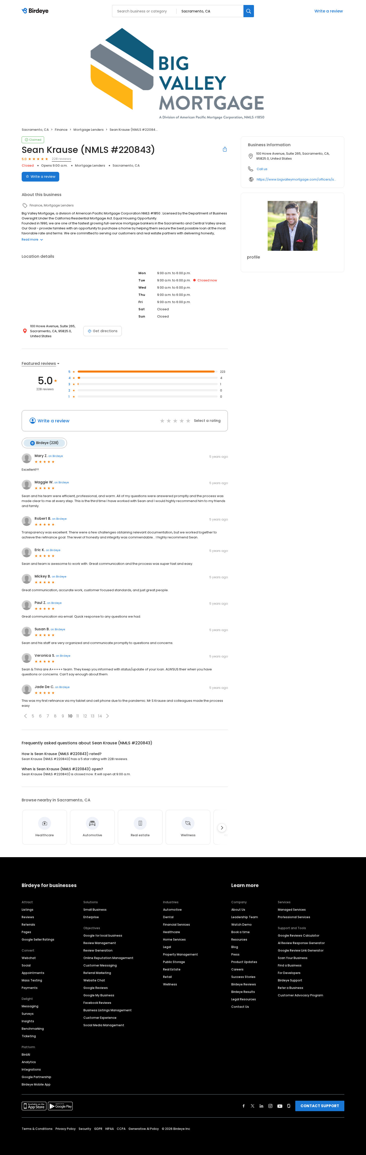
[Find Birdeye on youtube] (279, 1106)
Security (85, 1129)
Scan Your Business (292, 958)
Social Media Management (103, 1025)
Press (235, 954)
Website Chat (94, 980)
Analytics (29, 1062)
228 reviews (61, 158)
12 (85, 716)
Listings (27, 909)
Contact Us (240, 1007)
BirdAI (26, 1054)
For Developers (289, 973)
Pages (26, 932)
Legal (167, 947)
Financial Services (176, 924)
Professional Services (294, 917)
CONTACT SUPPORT (320, 1105)
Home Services (174, 939)
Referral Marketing (97, 973)
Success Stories (243, 977)
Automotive (172, 909)
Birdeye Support (290, 980)
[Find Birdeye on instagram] (270, 1106)
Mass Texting (32, 980)
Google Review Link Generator (300, 950)
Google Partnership (36, 1077)
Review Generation (98, 950)
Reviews (28, 917)
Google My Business (98, 995)
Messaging (30, 1006)
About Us (238, 909)
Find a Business (290, 965)
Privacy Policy (66, 1129)
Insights (28, 1021)
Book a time (240, 932)
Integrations (31, 1069)
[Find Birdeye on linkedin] (261, 1106)
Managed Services (292, 909)
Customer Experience (100, 1018)
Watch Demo (241, 924)
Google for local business (102, 935)
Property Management (180, 954)
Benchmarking (33, 1029)
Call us (262, 169)
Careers (237, 969)
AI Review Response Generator (301, 943)
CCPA (121, 1129)
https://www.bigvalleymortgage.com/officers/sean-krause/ (297, 179)
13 (92, 716)
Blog (234, 947)
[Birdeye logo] (36, 11)
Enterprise (91, 917)
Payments (30, 988)
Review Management (99, 943)
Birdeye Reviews (243, 984)
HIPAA (109, 1129)
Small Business (95, 909)
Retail (167, 977)
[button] (25, 715)
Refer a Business (290, 988)
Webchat (29, 958)
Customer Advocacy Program (300, 995)
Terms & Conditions (37, 1129)
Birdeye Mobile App (36, 1084)
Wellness (170, 984)
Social (26, 965)
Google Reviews (95, 988)
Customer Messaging (100, 965)
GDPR (98, 1129)
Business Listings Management (107, 1010)
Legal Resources (243, 999)
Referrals (28, 924)
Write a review (328, 11)
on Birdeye (55, 456)
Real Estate (172, 969)
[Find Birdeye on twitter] (252, 1106)
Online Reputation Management (108, 958)
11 (77, 716)
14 (100, 716)
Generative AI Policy (143, 1129)
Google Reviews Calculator (298, 935)
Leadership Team (244, 917)
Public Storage (174, 962)
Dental (168, 917)
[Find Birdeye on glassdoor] (288, 1106)
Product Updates (244, 962)
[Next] (221, 827)
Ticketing (29, 1036)
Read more (30, 239)
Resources (239, 939)
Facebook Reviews (97, 1003)
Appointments (33, 973)
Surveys (28, 1014)
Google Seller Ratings (38, 939)
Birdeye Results (243, 992)
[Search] (249, 11)
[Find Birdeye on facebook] (244, 1106)
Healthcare (171, 932)
